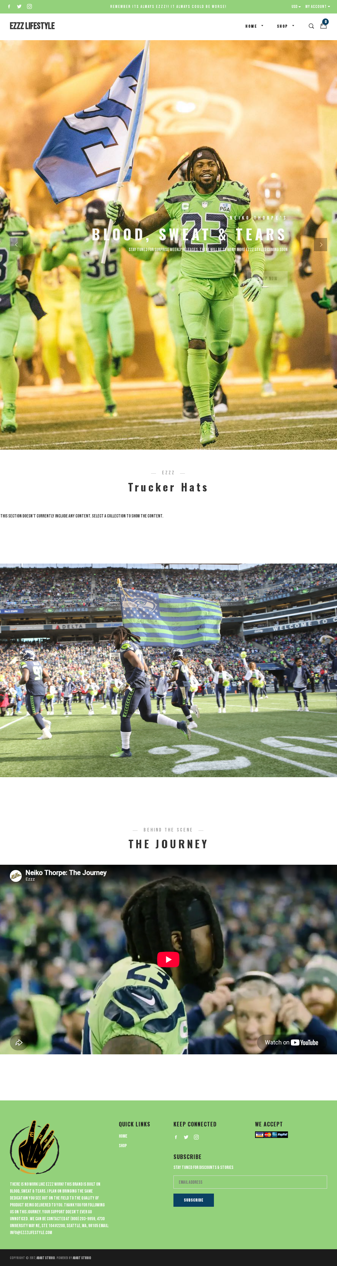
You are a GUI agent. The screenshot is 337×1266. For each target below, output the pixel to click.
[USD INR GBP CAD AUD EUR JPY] (298, 6)
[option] (168, 244)
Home (251, 26)
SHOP (282, 26)
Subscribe (193, 1200)
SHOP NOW (267, 266)
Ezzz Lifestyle (32, 26)
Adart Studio (46, 1258)
